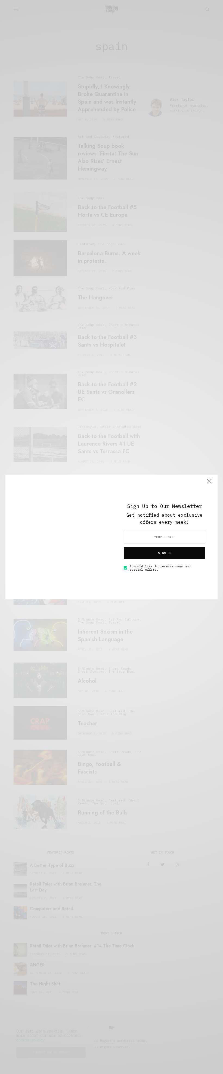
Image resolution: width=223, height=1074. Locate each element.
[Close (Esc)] (209, 483)
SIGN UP (164, 553)
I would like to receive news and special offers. (160, 568)
